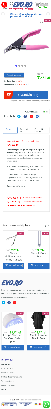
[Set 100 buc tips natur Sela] (48, 13)
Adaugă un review (14, 75)
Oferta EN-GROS (8, 385)
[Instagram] (15, 302)
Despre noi (5, 364)
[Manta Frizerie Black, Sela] (38, 320)
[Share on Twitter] (19, 116)
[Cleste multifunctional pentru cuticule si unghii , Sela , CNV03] (13, 239)
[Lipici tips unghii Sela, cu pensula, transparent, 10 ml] (2, 13)
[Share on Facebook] (9, 302)
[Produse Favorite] (27, 84)
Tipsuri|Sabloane (24, 101)
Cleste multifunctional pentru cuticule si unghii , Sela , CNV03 (13, 260)
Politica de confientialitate (11, 377)
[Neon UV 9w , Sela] (39, 239)
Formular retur (7, 373)
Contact (4, 389)
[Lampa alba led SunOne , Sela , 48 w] (13, 320)
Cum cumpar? (7, 368)
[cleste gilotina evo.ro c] (26, 41)
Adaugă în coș (28, 95)
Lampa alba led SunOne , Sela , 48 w (12, 338)
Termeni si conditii (8, 381)
